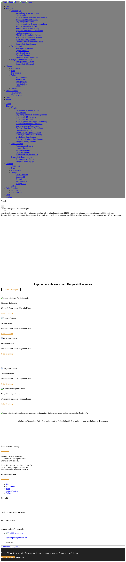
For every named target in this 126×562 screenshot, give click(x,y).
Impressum (16, 546)
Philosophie (10, 486)
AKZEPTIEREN (8, 557)
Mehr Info (20, 557)
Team (8, 489)
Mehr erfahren (7, 313)
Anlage (9, 493)
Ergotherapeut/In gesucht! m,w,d (16, 538)
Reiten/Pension (12, 491)
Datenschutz (6, 546)
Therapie (9, 484)
